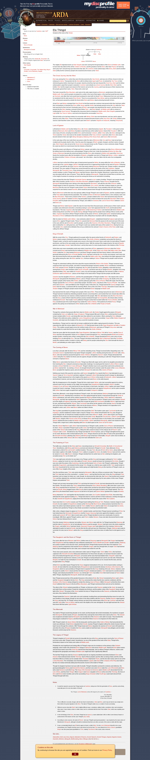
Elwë (41, 60)
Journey (96, 87)
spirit (118, 416)
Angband (112, 219)
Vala (93, 79)
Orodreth (60, 498)
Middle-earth (117, 65)
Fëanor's (115, 430)
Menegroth (27, 49)
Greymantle (33, 69)
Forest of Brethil (112, 300)
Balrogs (80, 212)
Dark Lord (65, 314)
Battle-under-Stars (116, 250)
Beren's (113, 401)
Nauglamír (59, 537)
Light (54, 113)
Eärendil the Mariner (79, 668)
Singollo (40, 71)
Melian (78, 55)
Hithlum (121, 271)
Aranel (119, 737)
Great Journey (61, 75)
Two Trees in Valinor (66, 113)
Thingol (71, 672)
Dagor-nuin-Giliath (102, 250)
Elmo (99, 54)
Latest (38, 24)
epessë (90, 714)
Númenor (62, 670)
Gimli (98, 660)
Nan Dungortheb (102, 298)
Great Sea (109, 83)
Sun (104, 140)
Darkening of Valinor (96, 210)
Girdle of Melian (94, 239)
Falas (94, 135)
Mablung (105, 393)
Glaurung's (84, 526)
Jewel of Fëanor (95, 582)
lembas (121, 491)
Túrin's (81, 452)
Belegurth (67, 739)
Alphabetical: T (31, 79)
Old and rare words (61, 24)
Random (87, 24)
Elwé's (88, 120)
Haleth (75, 300)
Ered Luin (58, 202)
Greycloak (44, 58)
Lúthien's (111, 384)
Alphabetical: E (31, 77)
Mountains (94, 183)
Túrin (66, 442)
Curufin (64, 431)
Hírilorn (93, 377)
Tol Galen (109, 422)
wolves (96, 185)
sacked (62, 515)
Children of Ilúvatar (80, 66)
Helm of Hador (97, 463)
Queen (98, 491)
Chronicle (44, 24)
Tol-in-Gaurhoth (68, 375)
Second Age (68, 42)
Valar (101, 254)
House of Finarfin (83, 269)
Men (93, 292)
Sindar (25, 40)
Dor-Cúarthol (96, 494)
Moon (110, 140)
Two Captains (111, 498)
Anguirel (114, 737)
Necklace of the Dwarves (113, 567)
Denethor (75, 198)
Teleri (97, 70)
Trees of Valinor (69, 602)
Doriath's (120, 334)
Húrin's (67, 571)
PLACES (57, 20)
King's (57, 467)
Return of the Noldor (102, 263)
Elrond (100, 668)
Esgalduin (111, 168)
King (86, 267)
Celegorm (56, 386)
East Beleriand (66, 273)
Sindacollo (37, 58)
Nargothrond (95, 384)
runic (94, 179)
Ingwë (94, 81)
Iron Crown (72, 366)
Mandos (58, 418)
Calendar (51, 24)
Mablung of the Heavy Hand (91, 137)
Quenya (113, 284)
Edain (80, 446)
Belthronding (75, 739)
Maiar (66, 118)
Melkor (96, 162)
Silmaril (61, 366)
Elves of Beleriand (116, 149)
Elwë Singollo (27, 65)
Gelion (122, 200)
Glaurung (93, 513)
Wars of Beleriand (105, 338)
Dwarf (54, 584)
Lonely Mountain (58, 660)
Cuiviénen (39, 31)
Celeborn (94, 133)
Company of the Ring (110, 660)
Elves (25, 35)
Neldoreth (108, 237)
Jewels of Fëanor (107, 370)
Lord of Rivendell (113, 668)
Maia (98, 98)
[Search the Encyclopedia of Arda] (128, 21)
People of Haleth (105, 304)
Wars (106, 314)
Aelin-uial (63, 737)
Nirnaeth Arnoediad (61, 435)
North (107, 208)
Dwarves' (67, 596)
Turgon (108, 318)
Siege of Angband (79, 314)
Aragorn (80, 672)
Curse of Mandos (120, 368)
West (74, 75)
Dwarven (114, 183)
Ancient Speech (91, 737)
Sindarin (55, 288)
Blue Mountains (71, 92)
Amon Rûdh (108, 494)
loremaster (113, 137)
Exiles (54, 286)
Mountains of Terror (58, 216)
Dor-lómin (110, 450)
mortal (93, 416)
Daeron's (100, 355)
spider (89, 208)
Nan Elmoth (77, 98)
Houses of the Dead (75, 418)
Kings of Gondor (91, 674)
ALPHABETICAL (41, 20)
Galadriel (55, 277)
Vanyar (82, 105)
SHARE (101, 20)
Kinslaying (106, 279)
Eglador (61, 125)
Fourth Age (120, 42)
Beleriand (102, 92)
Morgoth (92, 219)
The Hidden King (41, 69)
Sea (114, 105)
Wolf (82, 395)
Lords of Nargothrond (85, 318)
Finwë (100, 81)
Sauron (110, 332)
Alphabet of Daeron (80, 737)
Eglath (101, 129)
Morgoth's (112, 556)
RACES (50, 20)
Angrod (109, 737)
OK (75, 754)
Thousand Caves (67, 170)
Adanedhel (56, 737)
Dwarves (76, 166)
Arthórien (61, 739)
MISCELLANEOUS (68, 20)
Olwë (94, 54)
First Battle (119, 338)
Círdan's (101, 227)
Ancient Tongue (101, 737)
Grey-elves (106, 118)
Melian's (75, 164)
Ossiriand (57, 96)
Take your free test (122, 5)
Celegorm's (94, 390)
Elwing (68, 668)
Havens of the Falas (110, 227)
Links (82, 24)
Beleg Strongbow (78, 137)
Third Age (95, 42)
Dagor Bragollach (108, 325)
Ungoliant (69, 210)
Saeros (86, 474)
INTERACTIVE (91, 20)
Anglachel (77, 491)
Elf (60, 65)
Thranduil (85, 659)
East (59, 298)
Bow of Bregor (84, 739)
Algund (72, 737)
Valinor (62, 81)
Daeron (105, 137)
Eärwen (110, 269)
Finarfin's (78, 271)
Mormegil (88, 504)
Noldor (92, 105)
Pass (99, 334)
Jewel (113, 403)
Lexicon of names (74, 24)
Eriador (122, 198)
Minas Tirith (101, 332)
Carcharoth (100, 401)
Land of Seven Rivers (108, 200)
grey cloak (86, 716)
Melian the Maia (114, 151)
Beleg (109, 336)
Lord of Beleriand (32, 71)
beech (89, 377)
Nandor (84, 196)
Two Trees (115, 81)
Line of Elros (56, 672)
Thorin (97, 659)
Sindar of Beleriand (58, 153)
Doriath (33, 49)
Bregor (59, 729)
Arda (95, 578)
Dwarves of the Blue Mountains (79, 181)
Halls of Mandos (115, 162)
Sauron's (55, 375)
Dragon (88, 513)
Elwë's (85, 107)
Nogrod (68, 584)
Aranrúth (74, 189)
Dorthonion (56, 273)
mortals (86, 420)
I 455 (85, 325)
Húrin (103, 450)
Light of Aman (72, 604)
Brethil (114, 334)
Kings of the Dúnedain (84, 670)
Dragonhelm (63, 465)
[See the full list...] (94, 739)
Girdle (57, 267)
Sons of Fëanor (100, 280)
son (62, 386)
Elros (122, 668)
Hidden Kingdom (119, 318)
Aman (63, 250)
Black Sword (97, 504)
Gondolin (55, 320)
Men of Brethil (92, 304)
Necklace (77, 573)
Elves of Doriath (28, 45)
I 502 (46, 31)
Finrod (114, 302)
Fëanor (114, 66)
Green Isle (102, 422)
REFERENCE (80, 20)
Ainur (67, 737)
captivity (66, 164)
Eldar (73, 446)
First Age (62, 42)
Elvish (93, 288)
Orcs (92, 185)
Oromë (97, 79)
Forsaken (109, 129)
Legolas (91, 660)
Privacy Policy (107, 750)
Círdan (103, 133)
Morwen (109, 452)
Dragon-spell (91, 526)
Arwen (88, 672)
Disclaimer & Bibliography (85, 743)
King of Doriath (58, 234)
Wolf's (78, 399)
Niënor (106, 506)
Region (116, 237)
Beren (94, 61)
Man (123, 353)
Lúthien (83, 61)
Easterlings (75, 463)
